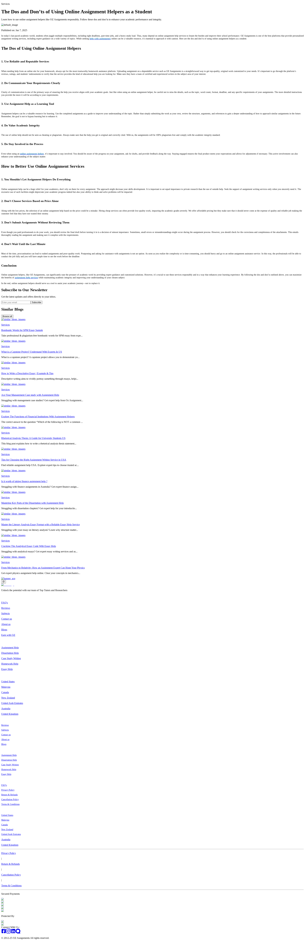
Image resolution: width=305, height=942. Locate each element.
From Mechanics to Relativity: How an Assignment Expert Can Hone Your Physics (43, 567)
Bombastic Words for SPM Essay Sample (22, 330)
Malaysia (5, 687)
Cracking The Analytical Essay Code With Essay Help (28, 546)
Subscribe (36, 302)
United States (8, 681)
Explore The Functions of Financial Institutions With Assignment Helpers (38, 416)
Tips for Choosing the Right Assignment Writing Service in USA (33, 459)
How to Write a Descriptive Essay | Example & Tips (27, 373)
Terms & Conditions (10, 804)
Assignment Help (10, 647)
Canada (5, 692)
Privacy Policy (7, 790)
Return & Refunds (9, 795)
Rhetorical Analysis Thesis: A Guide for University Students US (33, 438)
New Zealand (8, 697)
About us (5, 624)
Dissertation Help (10, 653)
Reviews (5, 608)
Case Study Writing (11, 658)
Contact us (6, 618)
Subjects (5, 613)
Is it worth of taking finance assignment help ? (24, 481)
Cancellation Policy (10, 799)
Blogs (4, 629)
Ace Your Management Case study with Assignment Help (30, 395)
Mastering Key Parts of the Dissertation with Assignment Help (32, 503)
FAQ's (4, 602)
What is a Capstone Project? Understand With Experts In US (31, 351)
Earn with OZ (8, 635)
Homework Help (9, 663)
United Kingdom (9, 714)
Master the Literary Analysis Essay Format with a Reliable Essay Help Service (40, 524)
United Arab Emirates (12, 703)
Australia (5, 708)
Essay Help (7, 669)
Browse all (7, 316)
